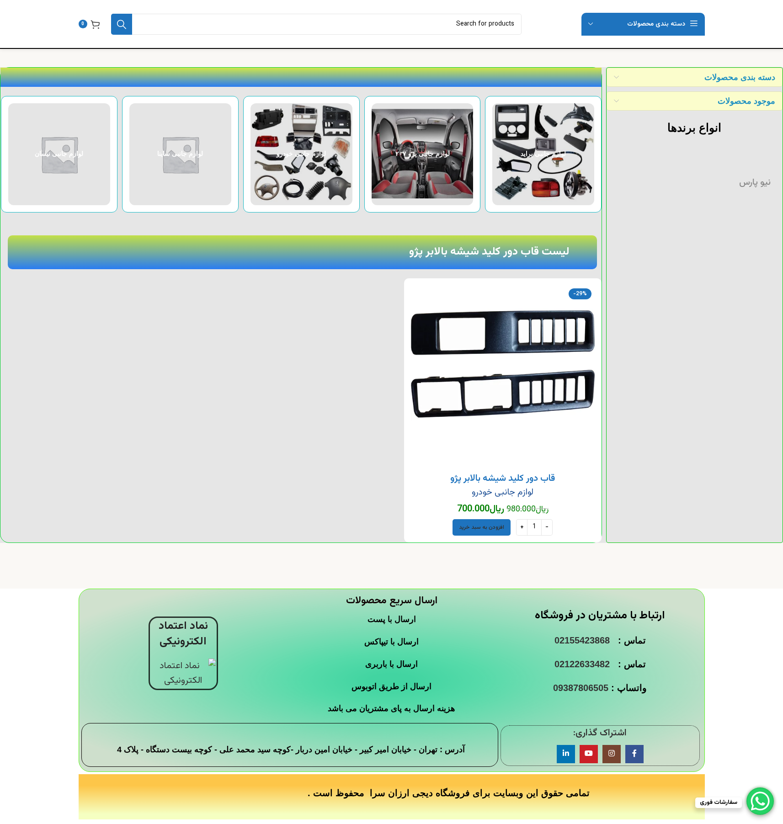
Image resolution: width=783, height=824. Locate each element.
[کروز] (694, 182)
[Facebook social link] (634, 754)
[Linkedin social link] (566, 754)
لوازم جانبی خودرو (502, 492)
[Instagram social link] (611, 754)
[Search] (121, 24)
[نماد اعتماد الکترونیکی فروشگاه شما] (183, 673)
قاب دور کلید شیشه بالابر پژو (502, 478)
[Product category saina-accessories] (248, 154)
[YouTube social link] (589, 754)
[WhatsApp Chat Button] (760, 801)
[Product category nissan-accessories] (127, 154)
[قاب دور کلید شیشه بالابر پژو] (503, 377)
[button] (482, 527)
